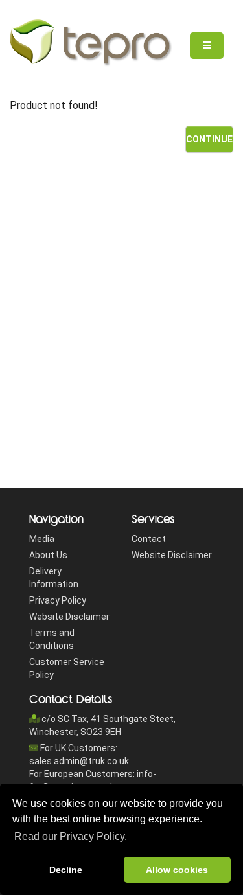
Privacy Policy (57, 600)
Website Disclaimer (69, 616)
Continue (209, 139)
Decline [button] (65, 870)
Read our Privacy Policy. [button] (70, 836)
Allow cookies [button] (177, 870)
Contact (149, 539)
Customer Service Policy (66, 668)
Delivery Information (53, 577)
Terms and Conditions (52, 639)
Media (41, 539)
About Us (48, 555)
